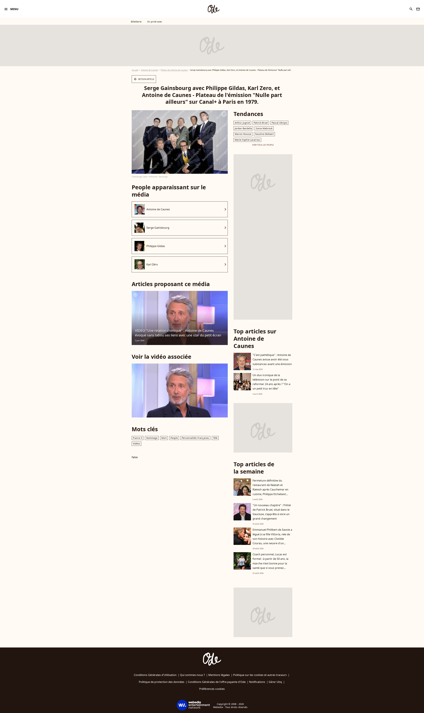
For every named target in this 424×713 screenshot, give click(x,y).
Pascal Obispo (279, 122)
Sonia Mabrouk (264, 128)
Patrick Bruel (261, 122)
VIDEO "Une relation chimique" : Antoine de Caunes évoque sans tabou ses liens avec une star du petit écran (178, 332)
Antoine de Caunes (149, 70)
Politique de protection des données (161, 682)
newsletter (418, 9)
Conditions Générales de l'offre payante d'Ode (217, 682)
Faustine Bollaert (264, 134)
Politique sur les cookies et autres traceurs (260, 675)
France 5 (137, 437)
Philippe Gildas (155, 246)
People (174, 437)
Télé (215, 437)
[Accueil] (213, 9)
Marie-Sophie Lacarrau (247, 139)
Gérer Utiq (275, 682)
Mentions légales (219, 675)
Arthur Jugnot (242, 122)
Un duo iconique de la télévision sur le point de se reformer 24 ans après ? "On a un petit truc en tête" (271, 382)
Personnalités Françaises (195, 437)
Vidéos (136, 443)
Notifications (257, 682)
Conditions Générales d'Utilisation (155, 675)
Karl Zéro (152, 264)
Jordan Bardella (243, 128)
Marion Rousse (243, 134)
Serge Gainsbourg (157, 228)
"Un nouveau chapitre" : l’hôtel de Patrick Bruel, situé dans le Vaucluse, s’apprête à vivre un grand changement (272, 512)
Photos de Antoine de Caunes (174, 70)
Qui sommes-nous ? (192, 675)
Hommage (152, 437)
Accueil (135, 70)
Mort (164, 437)
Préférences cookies (212, 689)
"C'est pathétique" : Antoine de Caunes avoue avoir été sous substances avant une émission (272, 359)
